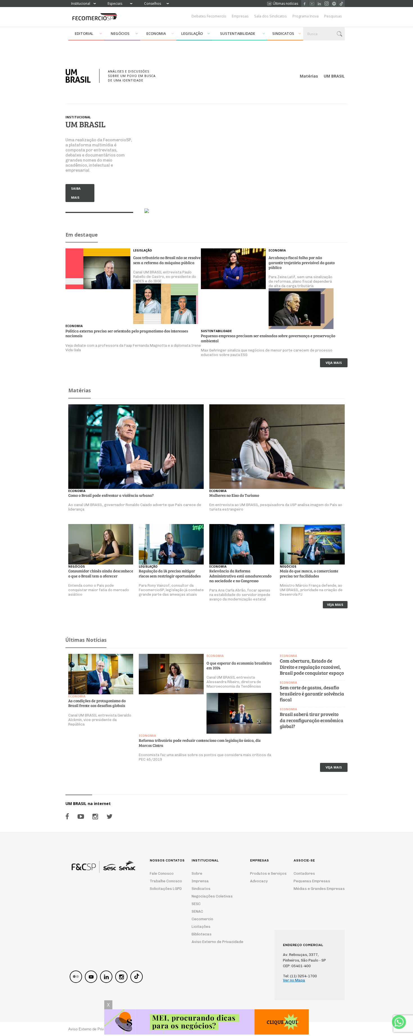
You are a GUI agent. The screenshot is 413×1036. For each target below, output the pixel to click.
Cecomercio (202, 919)
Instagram (326, 3)
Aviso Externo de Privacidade (212, 942)
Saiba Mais (76, 193)
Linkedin (319, 3)
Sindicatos (283, 33)
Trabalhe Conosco (164, 881)
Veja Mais (334, 363)
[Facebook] (67, 816)
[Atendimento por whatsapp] (399, 1022)
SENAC (197, 911)
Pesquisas (333, 16)
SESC (196, 904)
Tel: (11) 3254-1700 (300, 976)
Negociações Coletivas (212, 896)
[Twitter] (109, 816)
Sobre (197, 873)
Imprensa (200, 881)
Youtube (312, 3)
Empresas (240, 16)
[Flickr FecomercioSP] (75, 977)
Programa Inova (305, 16)
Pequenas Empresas (312, 881)
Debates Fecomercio (209, 16)
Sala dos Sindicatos (270, 16)
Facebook (304, 3)
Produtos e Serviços (264, 873)
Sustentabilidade (237, 33)
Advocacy (259, 881)
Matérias (309, 76)
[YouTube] (81, 816)
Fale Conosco (162, 873)
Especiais (115, 3)
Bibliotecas (202, 934)
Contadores (304, 873)
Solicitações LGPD (164, 889)
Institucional (80, 3)
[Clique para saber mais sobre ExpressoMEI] (206, 1022)
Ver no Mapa (294, 980)
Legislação (192, 33)
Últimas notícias (285, 3)
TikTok (341, 3)
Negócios (120, 33)
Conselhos (152, 3)
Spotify (333, 3)
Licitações (201, 926)
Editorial (84, 33)
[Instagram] (95, 816)
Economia (156, 33)
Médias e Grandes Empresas (314, 889)
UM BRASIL (334, 76)
